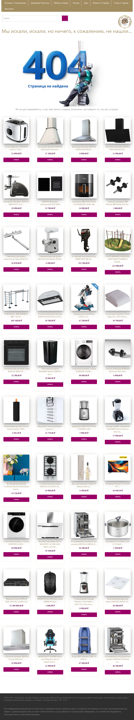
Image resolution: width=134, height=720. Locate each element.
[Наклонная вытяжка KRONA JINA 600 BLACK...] (118, 131)
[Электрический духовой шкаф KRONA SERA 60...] (16, 352)
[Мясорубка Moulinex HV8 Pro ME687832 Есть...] (16, 185)
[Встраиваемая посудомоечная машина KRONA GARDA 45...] (84, 525)
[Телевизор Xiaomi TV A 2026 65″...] (118, 468)
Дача (86, 3)
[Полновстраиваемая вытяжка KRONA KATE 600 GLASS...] (50, 298)
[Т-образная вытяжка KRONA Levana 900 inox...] (16, 640)
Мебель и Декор (61, 3)
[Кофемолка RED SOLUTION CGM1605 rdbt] (84, 410)
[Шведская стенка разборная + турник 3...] (50, 410)
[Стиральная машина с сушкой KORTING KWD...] (16, 525)
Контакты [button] (9, 9)
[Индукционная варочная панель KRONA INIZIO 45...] (118, 583)
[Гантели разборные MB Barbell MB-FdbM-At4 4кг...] (118, 185)
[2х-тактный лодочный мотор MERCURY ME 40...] (84, 240)
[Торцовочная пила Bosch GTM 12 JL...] (84, 298)
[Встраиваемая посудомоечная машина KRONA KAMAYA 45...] (118, 640)
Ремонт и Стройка (101, 3)
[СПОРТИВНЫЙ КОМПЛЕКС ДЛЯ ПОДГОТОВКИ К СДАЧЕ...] (118, 240)
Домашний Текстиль (40, 3)
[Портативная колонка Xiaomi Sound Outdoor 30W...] (16, 410)
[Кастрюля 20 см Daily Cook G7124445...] (118, 525)
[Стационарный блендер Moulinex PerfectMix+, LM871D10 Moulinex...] (84, 583)
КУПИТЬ (16, 160)
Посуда (76, 3)
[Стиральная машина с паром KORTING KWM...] (84, 352)
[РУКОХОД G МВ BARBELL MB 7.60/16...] (16, 298)
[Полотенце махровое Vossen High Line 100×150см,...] (118, 298)
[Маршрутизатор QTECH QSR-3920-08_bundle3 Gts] (16, 583)
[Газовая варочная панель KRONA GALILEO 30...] (50, 468)
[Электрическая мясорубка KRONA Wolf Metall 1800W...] (50, 240)
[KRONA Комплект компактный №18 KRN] (50, 185)
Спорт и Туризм (121, 3)
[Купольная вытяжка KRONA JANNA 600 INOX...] (84, 131)
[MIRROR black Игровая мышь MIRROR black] (50, 583)
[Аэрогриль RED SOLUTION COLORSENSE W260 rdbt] (84, 185)
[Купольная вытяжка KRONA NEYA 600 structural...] (50, 131)
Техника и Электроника (15, 3)
